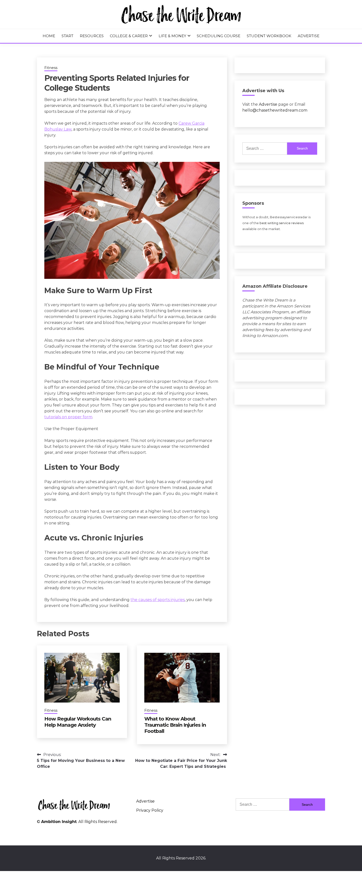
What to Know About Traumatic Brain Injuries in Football (175, 725)
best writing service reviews (282, 223)
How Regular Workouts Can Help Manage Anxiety (77, 722)
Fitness (50, 67)
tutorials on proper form (68, 417)
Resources (92, 36)
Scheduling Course (218, 36)
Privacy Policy (149, 810)
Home (49, 36)
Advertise (308, 36)
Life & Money (172, 36)
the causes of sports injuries (158, 599)
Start (67, 36)
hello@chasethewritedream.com (274, 110)
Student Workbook (269, 36)
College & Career (129, 36)
